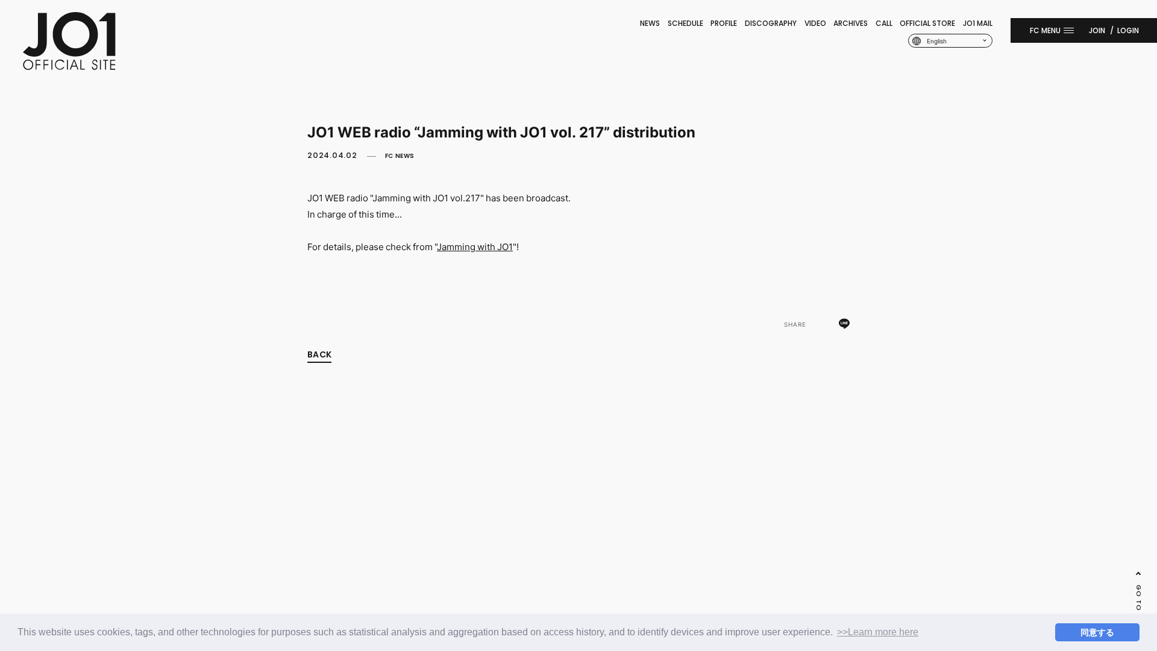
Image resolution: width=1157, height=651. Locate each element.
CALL (884, 23)
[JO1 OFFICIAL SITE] (69, 66)
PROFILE (723, 23)
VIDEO (815, 23)
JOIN (1097, 30)
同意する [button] (1097, 632)
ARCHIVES (850, 23)
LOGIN (1128, 30)
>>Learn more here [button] (877, 632)
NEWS (650, 23)
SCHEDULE (685, 23)
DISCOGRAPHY (771, 23)
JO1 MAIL (977, 23)
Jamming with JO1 (475, 246)
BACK (319, 354)
